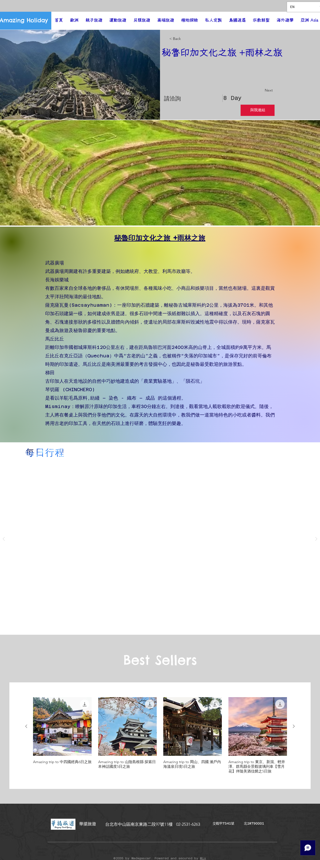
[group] (160, 735)
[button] (160, 173)
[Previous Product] (26, 726)
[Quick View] (62, 726)
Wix (203, 858)
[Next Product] (294, 726)
